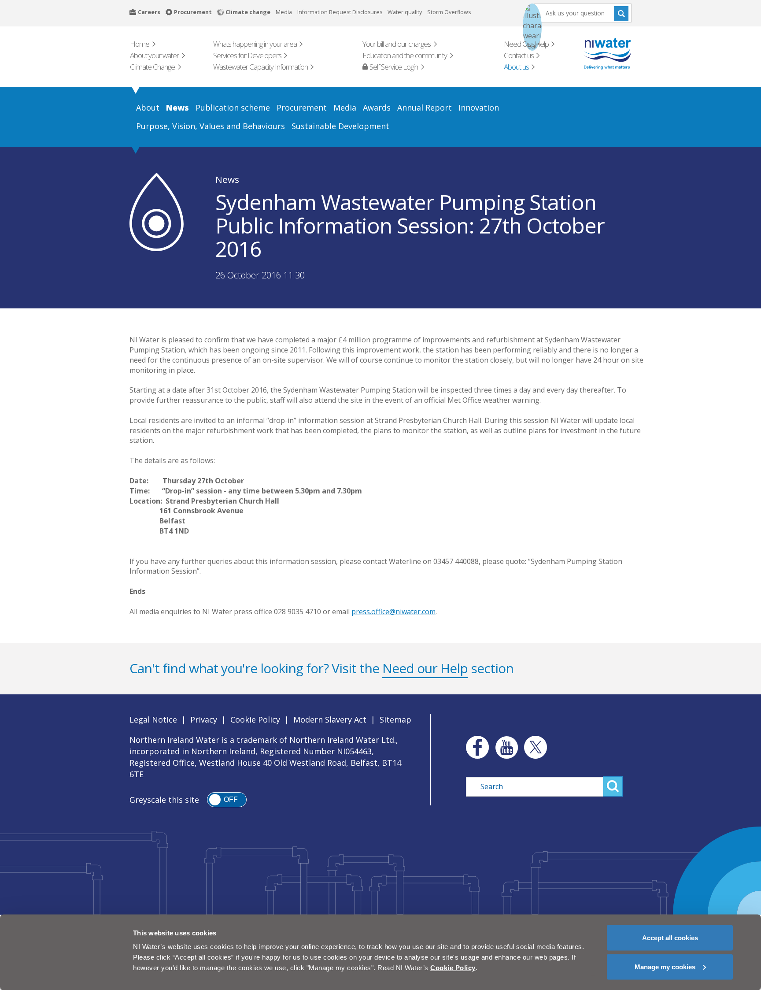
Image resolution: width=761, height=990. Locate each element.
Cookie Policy (255, 719)
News (227, 179)
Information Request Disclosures (339, 12)
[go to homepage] (594, 53)
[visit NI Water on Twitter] (535, 747)
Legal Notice (153, 719)
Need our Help (425, 668)
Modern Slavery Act (329, 719)
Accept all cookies (670, 938)
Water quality (405, 12)
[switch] (227, 799)
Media (284, 12)
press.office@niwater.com (393, 611)
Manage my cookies (665, 966)
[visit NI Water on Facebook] (475, 747)
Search (621, 13)
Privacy (203, 719)
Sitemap (395, 719)
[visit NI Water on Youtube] (506, 747)
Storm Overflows (449, 12)
